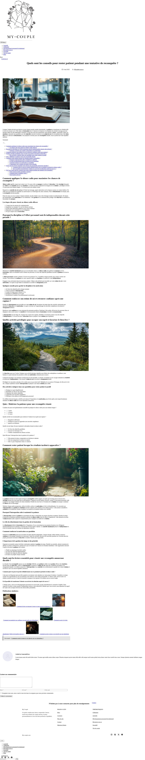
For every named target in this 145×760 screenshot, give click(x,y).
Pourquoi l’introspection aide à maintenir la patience (23, 159)
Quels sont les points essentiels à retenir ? (20, 171)
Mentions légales (61, 725)
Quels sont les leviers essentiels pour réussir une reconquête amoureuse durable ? (27, 165)
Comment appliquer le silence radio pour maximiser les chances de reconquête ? (27, 146)
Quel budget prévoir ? (15, 174)
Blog (4, 54)
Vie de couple (7, 53)
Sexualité (5, 51)
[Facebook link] (122, 734)
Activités (5, 45)
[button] (1, 57)
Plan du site (60, 718)
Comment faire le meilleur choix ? (18, 173)
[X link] (118, 734)
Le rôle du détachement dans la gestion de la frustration (24, 161)
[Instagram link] (111, 734)
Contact (94, 702)
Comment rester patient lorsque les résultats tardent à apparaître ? (23, 158)
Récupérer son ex (8, 50)
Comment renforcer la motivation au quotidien (21, 162)
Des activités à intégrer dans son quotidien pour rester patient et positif (27, 155)
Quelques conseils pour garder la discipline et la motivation (25, 150)
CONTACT (4, 59)
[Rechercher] (17, 759)
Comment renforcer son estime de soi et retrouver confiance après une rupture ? (27, 152)
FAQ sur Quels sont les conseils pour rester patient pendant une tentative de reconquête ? (29, 170)
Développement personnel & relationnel (13, 48)
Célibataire (6, 47)
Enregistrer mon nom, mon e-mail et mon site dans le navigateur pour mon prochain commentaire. (28, 693)
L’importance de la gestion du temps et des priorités (23, 164)
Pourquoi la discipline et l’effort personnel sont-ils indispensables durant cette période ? (29, 149)
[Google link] (115, 734)
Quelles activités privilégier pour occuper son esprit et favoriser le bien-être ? (26, 153)
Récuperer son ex (97, 722)
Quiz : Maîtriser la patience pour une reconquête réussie (20, 156)
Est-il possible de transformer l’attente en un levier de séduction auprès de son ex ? (34, 168)
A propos (59, 715)
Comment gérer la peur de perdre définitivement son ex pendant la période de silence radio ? (37, 167)
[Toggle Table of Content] (4, 143)
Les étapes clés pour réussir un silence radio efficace (23, 147)
